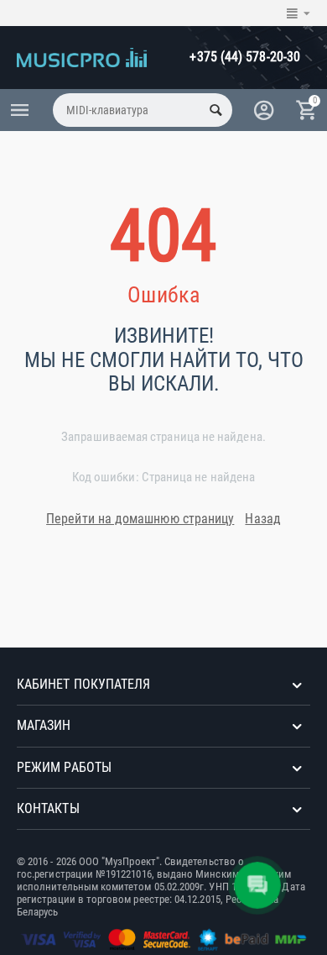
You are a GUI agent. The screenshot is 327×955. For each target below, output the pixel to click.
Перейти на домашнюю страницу (140, 519)
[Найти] (215, 110)
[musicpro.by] (82, 56)
